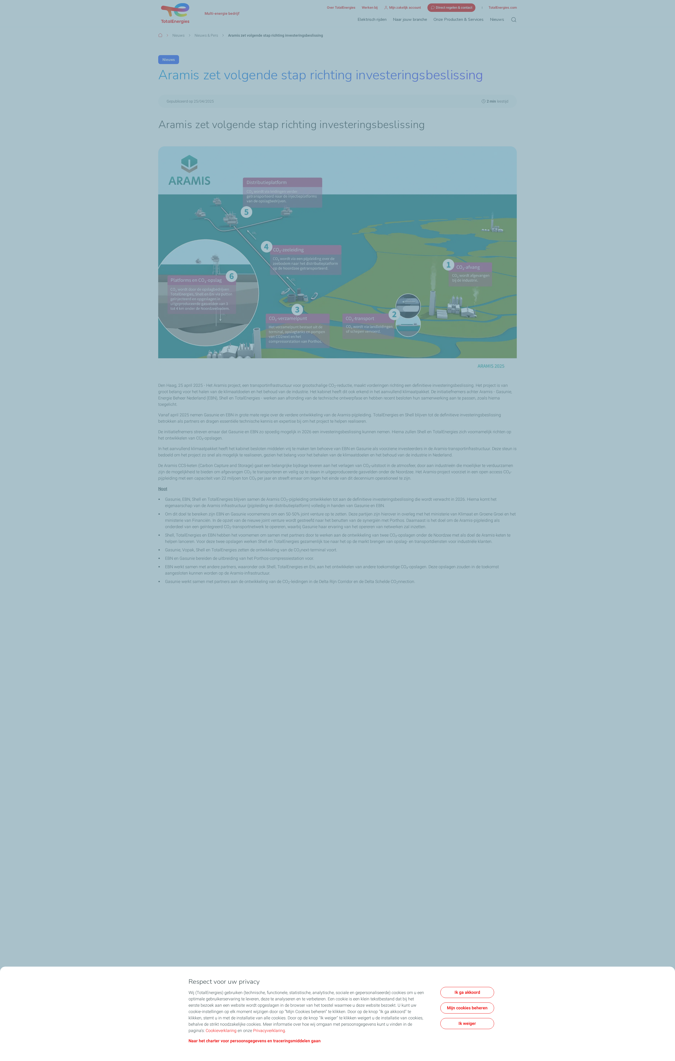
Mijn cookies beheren (467, 1007)
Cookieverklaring (221, 1030)
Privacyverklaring (269, 1030)
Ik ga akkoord (467, 992)
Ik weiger (467, 1023)
